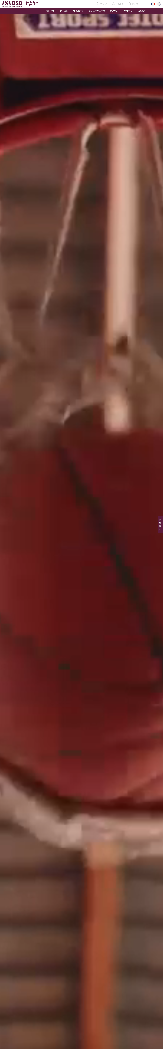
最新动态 (141, 11)
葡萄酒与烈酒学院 (97, 11)
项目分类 (50, 11)
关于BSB (64, 11)
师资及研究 (78, 11)
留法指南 (114, 11)
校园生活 (128, 11)
